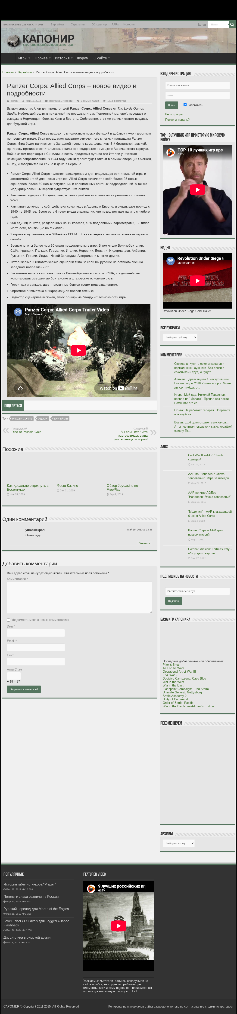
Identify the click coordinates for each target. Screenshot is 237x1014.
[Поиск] (232, 24)
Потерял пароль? (177, 119)
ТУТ (134, 991)
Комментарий (17, 579)
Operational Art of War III (179, 671)
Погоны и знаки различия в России (31, 896)
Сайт (10, 655)
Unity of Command (175, 699)
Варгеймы (57, 24)
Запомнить (195, 105)
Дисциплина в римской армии (26, 937)
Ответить (144, 543)
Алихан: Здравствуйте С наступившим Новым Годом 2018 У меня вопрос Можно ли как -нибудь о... (203, 383)
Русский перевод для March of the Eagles (36, 909)
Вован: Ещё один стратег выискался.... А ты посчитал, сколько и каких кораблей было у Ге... (203, 426)
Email (12, 641)
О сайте (100, 58)
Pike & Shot (171, 664)
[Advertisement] (197, 775)
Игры (22, 58)
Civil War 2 (170, 675)
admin (14, 100)
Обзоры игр (99, 24)
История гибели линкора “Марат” (29, 884)
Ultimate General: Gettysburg (182, 692)
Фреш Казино (67, 485)
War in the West (173, 682)
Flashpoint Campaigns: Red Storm (186, 689)
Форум (82, 58)
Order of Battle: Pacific (178, 703)
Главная (9, 57)
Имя (11, 626)
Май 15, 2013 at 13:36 (139, 529)
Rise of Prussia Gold (26, 430)
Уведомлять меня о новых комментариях (40, 620)
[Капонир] (41, 39)
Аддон (42, 418)
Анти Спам (14, 669)
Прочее (41, 58)
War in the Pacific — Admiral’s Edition (188, 706)
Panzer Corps (22, 418)
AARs (115, 24)
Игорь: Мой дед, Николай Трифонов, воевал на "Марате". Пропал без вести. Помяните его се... (202, 399)
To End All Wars (173, 668)
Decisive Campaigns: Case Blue (184, 678)
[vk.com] (204, 25)
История (129, 24)
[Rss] (199, 25)
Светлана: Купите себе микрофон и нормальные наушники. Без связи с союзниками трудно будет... (199, 368)
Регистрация (174, 114)
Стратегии (78, 24)
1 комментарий (90, 100)
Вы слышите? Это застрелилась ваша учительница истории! (131, 434)
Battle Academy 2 (175, 696)
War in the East (173, 685)
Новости (67, 100)
